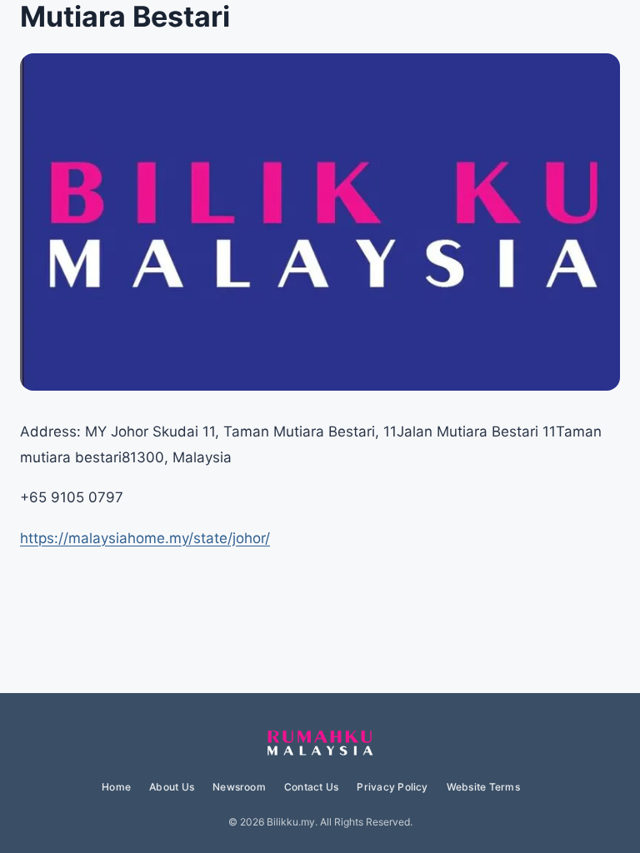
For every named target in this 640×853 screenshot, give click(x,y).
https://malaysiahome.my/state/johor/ (145, 538)
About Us (171, 787)
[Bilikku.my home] (320, 744)
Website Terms (483, 787)
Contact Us (311, 787)
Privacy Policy (392, 787)
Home (116, 787)
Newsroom (239, 787)
